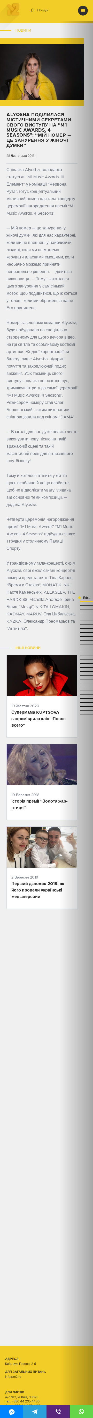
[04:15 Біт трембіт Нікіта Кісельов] (76, 628)
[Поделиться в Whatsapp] (81, 1411)
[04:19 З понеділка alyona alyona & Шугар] (76, 625)
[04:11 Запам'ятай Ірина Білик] (76, 632)
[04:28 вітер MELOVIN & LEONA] (76, 613)
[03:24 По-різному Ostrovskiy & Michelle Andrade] (76, 698)
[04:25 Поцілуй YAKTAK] (76, 617)
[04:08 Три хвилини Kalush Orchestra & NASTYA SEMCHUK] (76, 636)
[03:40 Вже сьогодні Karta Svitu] (76, 679)
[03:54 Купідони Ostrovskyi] (76, 656)
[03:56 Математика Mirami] (76, 652)
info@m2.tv (13, 1376)
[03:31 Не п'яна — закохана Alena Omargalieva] (76, 691)
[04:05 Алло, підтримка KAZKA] (76, 640)
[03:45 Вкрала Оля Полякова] (76, 667)
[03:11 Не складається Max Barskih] (76, 714)
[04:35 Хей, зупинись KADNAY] (76, 605)
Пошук (42, 10)
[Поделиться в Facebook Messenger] (11, 1411)
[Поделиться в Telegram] (35, 1411)
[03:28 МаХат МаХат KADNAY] (76, 695)
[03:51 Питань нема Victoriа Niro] (76, 660)
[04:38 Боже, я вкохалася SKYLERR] (76, 601)
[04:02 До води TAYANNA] (76, 644)
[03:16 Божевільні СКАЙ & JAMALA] (76, 710)
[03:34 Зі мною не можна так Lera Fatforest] (76, 687)
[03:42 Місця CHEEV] (76, 675)
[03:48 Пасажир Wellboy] (76, 663)
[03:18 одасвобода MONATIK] (76, 706)
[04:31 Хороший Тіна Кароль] (76, 609)
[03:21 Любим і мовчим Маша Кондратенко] (76, 702)
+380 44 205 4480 (26, 1401)
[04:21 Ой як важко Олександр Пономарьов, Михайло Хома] (76, 621)
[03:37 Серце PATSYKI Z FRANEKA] (76, 683)
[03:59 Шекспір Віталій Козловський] (76, 648)
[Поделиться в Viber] (58, 1411)
